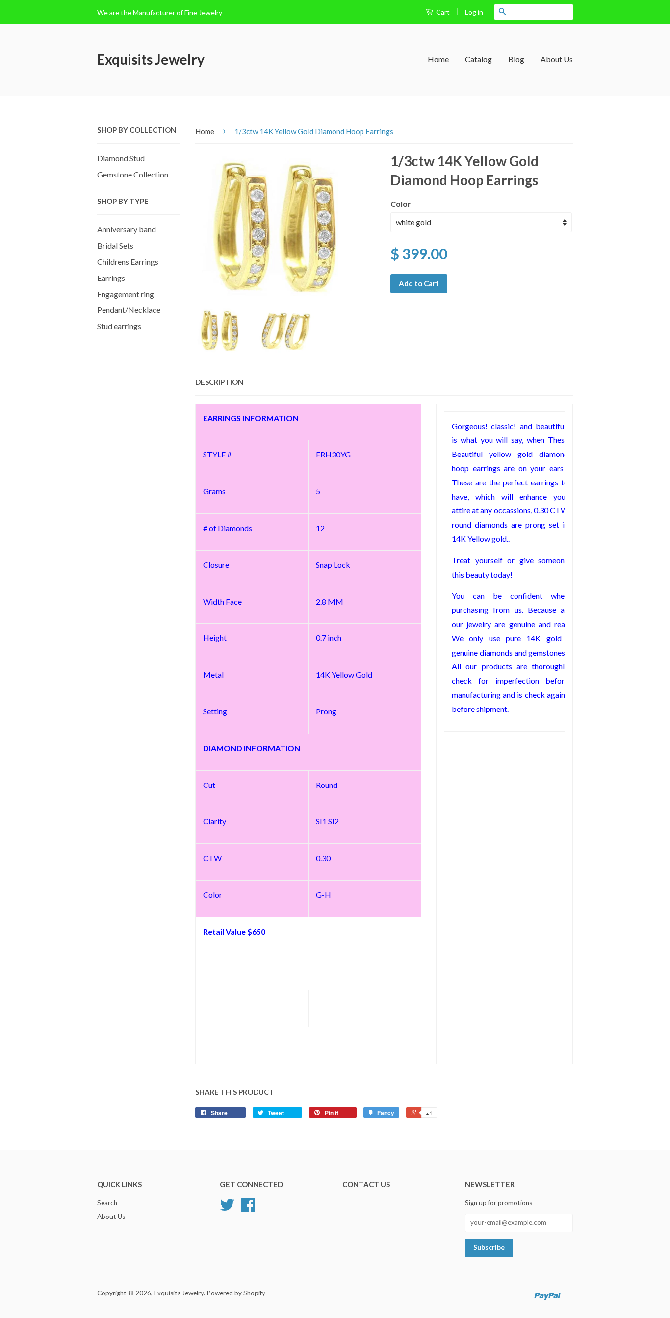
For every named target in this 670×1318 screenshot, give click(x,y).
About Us (557, 59)
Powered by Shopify (235, 1293)
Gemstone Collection (132, 174)
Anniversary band (126, 229)
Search (107, 1203)
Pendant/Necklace (128, 309)
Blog (516, 59)
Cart (442, 12)
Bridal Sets (115, 245)
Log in (474, 12)
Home (438, 59)
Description (219, 382)
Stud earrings (119, 325)
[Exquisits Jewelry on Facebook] (248, 1208)
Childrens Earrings (127, 261)
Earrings (111, 277)
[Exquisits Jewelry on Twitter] (227, 1208)
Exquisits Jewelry (151, 59)
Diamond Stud (121, 158)
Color (400, 203)
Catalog (478, 59)
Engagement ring (125, 294)
